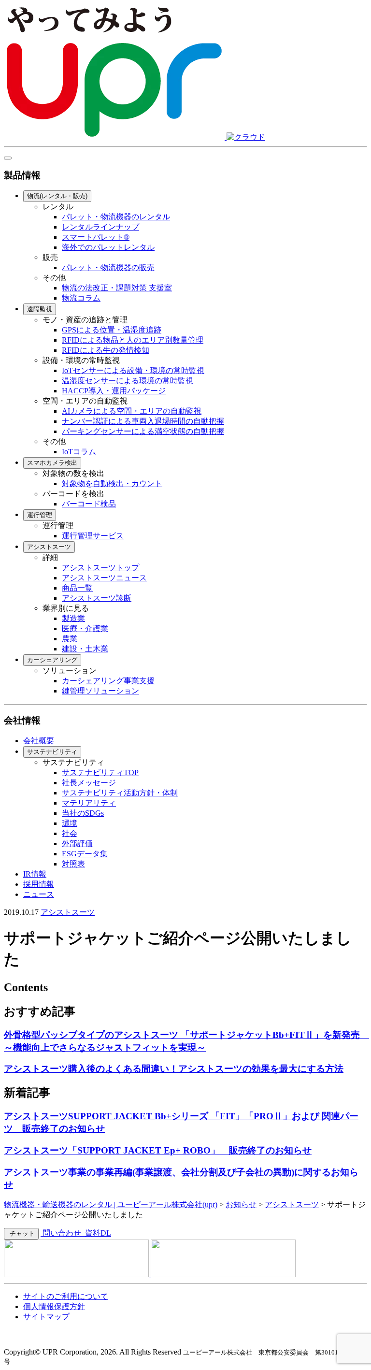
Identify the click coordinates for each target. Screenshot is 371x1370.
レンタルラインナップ (100, 227)
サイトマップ (46, 1316)
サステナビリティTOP (100, 772)
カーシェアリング (52, 659)
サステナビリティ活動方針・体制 (120, 793)
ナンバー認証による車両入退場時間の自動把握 (143, 421)
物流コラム (81, 298)
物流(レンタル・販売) (57, 196)
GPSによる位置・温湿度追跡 (111, 330)
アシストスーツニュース (104, 578)
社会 (69, 833)
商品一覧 (77, 588)
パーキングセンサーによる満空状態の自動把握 (143, 431)
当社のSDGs (83, 813)
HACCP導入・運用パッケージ (114, 391)
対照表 (73, 864)
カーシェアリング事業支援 (108, 681)
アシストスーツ (49, 546)
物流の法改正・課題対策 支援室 (117, 288)
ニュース (38, 894)
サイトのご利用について (65, 1296)
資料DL (97, 1233)
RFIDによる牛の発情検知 (105, 350)
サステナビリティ (52, 751)
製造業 (73, 618)
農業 (69, 639)
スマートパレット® (95, 237)
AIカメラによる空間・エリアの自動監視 (131, 411)
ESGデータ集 (85, 854)
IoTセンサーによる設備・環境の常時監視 (133, 370)
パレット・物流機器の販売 (108, 267)
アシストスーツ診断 (96, 598)
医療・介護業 (85, 628)
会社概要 (38, 740)
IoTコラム (79, 451)
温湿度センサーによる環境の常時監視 (127, 380)
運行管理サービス (93, 536)
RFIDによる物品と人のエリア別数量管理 (132, 340)
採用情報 (38, 884)
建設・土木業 (85, 649)
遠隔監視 (39, 309)
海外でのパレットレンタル (108, 247)
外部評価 (77, 843)
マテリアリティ (89, 803)
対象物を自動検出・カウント (112, 483)
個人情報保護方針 (54, 1306)
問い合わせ (62, 1233)
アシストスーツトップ (100, 567)
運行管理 (39, 515)
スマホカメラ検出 (52, 462)
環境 (69, 823)
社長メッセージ (89, 783)
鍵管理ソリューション (100, 691)
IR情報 (34, 874)
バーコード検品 (89, 504)
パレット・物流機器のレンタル (116, 217)
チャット (21, 1233)
